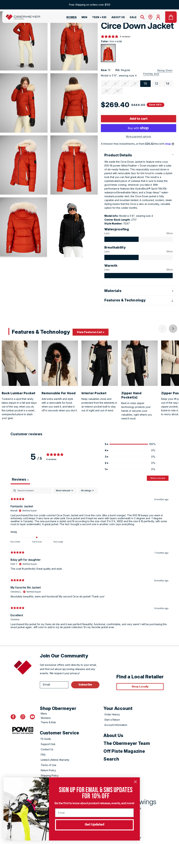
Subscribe (85, 684)
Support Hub (48, 744)
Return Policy (48, 770)
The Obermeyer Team (126, 743)
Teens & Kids (48, 722)
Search (111, 759)
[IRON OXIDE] (108, 53)
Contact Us (47, 749)
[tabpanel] (89, 559)
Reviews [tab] (20, 479)
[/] (23, 17)
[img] (121, 239)
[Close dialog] (135, 782)
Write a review (157, 478)
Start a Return (112, 719)
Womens (46, 717)
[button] (69, 18)
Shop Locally (140, 686)
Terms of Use (48, 765)
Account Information (115, 724)
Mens (44, 713)
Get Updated (94, 824)
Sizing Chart (165, 70)
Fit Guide (46, 738)
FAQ (43, 754)
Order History (112, 714)
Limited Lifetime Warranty (55, 759)
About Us (113, 735)
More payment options (138, 136)
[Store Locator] (150, 17)
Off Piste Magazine (124, 751)
